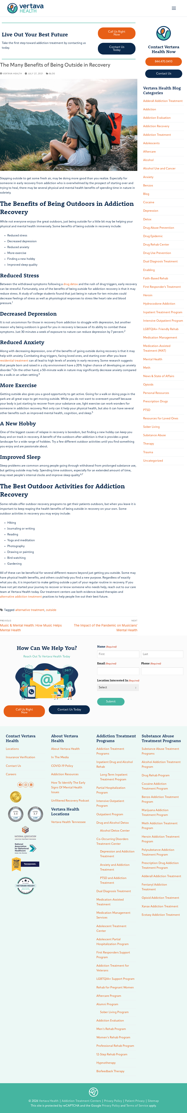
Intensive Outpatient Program (163, 320)
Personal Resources (156, 393)
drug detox (70, 284)
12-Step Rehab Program (111, 1054)
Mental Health (152, 359)
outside (51, 610)
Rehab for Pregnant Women (115, 987)
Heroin (147, 295)
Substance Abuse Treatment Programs (160, 751)
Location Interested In (118, 680)
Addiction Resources (65, 774)
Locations (12, 749)
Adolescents (151, 143)
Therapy (148, 443)
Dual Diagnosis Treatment (160, 261)
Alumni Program (107, 1004)
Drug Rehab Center (156, 244)
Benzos (148, 185)
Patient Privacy (135, 1101)
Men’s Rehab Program (111, 1029)
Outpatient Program (109, 814)
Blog (51, 73)
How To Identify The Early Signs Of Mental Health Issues (68, 787)
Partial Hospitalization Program (110, 790)
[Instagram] (25, 784)
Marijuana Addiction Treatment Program (155, 813)
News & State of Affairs (158, 376)
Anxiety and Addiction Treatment (115, 867)
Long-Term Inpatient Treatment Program (113, 777)
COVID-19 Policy (62, 766)
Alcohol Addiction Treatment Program (161, 764)
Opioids (148, 384)
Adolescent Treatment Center (111, 929)
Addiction (149, 109)
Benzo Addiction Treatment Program (160, 799)
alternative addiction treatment (21, 596)
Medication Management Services (113, 915)
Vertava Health (12, 73)
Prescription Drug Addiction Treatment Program (160, 865)
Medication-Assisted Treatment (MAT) (156, 348)
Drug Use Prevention (157, 253)
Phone (151, 663)
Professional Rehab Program (115, 1046)
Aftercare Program (108, 996)
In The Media (60, 757)
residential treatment (14, 360)
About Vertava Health (65, 749)
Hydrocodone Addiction (159, 303)
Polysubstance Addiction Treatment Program (158, 852)
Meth (146, 367)
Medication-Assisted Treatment (110, 902)
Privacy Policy (113, 1101)
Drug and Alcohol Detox (112, 823)
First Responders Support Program (113, 955)
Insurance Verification (20, 757)
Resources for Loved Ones (160, 418)
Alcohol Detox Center (115, 830)
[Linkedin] (31, 784)
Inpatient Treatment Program (162, 312)
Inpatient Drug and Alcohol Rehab (114, 764)
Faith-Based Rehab (155, 278)
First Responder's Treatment (162, 287)
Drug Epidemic (153, 236)
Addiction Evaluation (157, 118)
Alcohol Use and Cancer (159, 168)
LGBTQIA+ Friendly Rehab (160, 329)
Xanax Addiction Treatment (160, 906)
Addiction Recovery (156, 126)
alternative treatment (29, 610)
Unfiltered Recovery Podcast (70, 800)
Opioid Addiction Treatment (160, 898)
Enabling (149, 270)
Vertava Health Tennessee (68, 822)
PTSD (146, 410)
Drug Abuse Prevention (158, 228)
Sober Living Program (114, 1012)
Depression (150, 210)
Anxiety (148, 177)
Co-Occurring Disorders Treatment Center (112, 841)
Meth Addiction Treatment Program (160, 826)
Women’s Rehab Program (113, 1037)
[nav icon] (174, 8)
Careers (11, 774)
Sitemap (153, 1101)
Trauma (148, 452)
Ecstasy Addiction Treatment (161, 915)
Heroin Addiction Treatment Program (161, 839)
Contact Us (13, 766)
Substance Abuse (154, 435)
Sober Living (151, 427)
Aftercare (149, 151)
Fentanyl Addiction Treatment (154, 887)
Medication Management (160, 337)
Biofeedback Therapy (110, 1071)
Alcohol (148, 160)
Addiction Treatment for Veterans (112, 968)
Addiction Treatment (157, 135)
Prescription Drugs (155, 401)
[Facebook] (20, 784)
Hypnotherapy (106, 1063)
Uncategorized (153, 460)
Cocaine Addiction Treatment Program (155, 786)
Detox (147, 219)
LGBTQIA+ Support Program (115, 979)
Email (106, 663)
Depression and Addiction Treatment (117, 854)
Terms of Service (137, 1105)
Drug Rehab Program (156, 775)
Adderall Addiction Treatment (163, 101)
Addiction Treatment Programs (110, 751)
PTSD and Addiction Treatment (113, 880)
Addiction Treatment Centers (82, 1101)
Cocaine (148, 202)
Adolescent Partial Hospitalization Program (112, 942)
